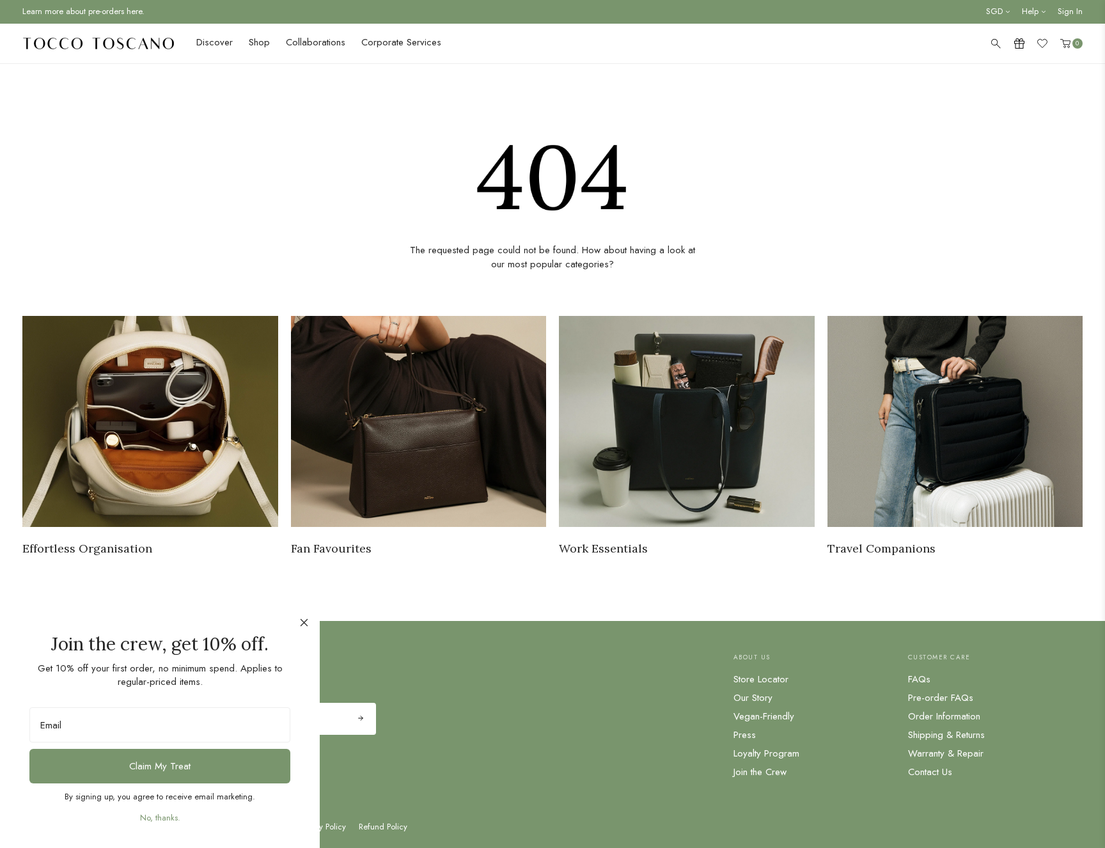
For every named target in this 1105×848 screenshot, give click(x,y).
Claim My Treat (160, 766)
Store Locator (760, 679)
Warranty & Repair (946, 753)
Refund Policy (383, 827)
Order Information (944, 716)
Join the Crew (760, 772)
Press (744, 735)
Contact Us (930, 772)
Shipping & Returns (946, 735)
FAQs (919, 679)
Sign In (1070, 11)
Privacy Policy (322, 827)
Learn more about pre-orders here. (83, 11)
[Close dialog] (304, 623)
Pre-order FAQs (940, 698)
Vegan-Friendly (763, 716)
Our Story (752, 698)
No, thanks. (160, 818)
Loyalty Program (766, 753)
